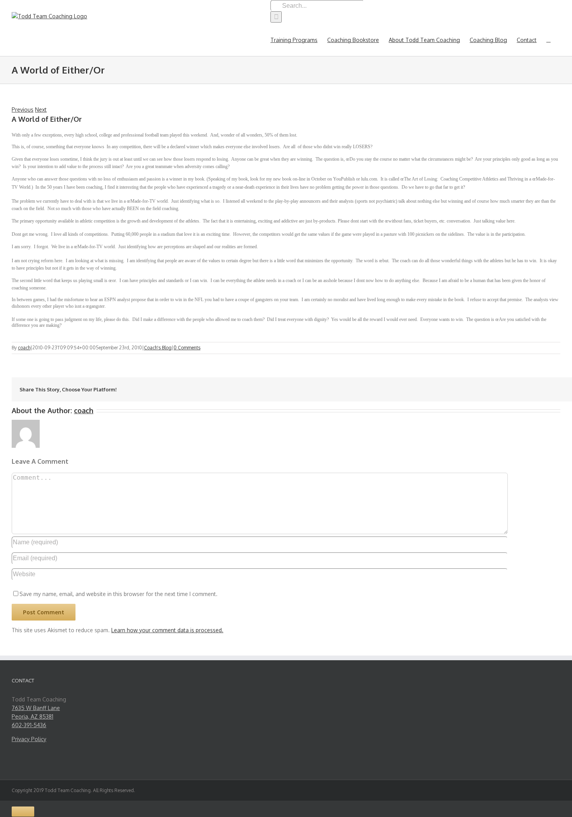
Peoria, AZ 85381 (32, 716)
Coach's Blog (158, 348)
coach (24, 348)
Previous (22, 109)
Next (41, 109)
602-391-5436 (29, 725)
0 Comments (187, 348)
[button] (548, 39)
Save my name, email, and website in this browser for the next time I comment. (118, 594)
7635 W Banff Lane (36, 708)
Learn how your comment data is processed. (167, 630)
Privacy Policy (29, 739)
